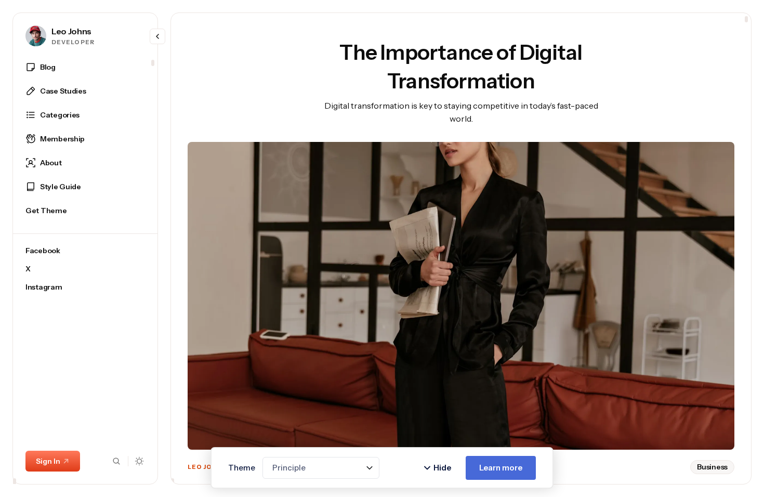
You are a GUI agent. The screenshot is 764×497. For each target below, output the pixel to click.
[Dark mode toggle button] (139, 461)
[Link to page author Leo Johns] (35, 35)
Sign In (48, 461)
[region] (85, 270)
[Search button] (116, 461)
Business (712, 467)
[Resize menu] (157, 36)
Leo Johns (71, 31)
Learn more (500, 468)
